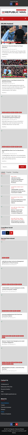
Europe (3, 42)
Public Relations (5, 403)
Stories (15, 42)
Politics (16, 146)
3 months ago (12, 291)
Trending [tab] (15, 172)
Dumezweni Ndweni (6, 49)
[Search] (25, 18)
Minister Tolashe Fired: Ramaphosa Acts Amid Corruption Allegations (17, 211)
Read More (4, 56)
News (12, 42)
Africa (12, 207)
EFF (16, 218)
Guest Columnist (6, 291)
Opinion (12, 112)
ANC (14, 207)
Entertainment (14, 197)
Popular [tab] (8, 172)
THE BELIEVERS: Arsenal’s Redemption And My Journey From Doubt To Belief (18, 191)
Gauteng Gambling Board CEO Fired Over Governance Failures (18, 201)
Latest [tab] (3, 172)
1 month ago (13, 264)
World (19, 42)
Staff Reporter (5, 83)
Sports (15, 76)
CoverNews (20, 430)
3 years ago (13, 49)
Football (8, 42)
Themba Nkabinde (6, 264)
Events (2, 411)
